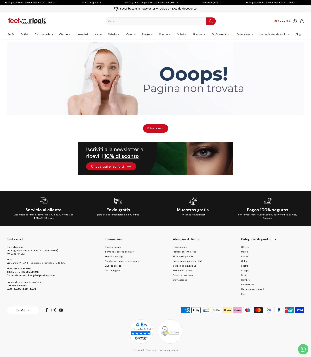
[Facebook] (46, 310)
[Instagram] (54, 310)
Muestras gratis (90, 2)
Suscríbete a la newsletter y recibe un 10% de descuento (158, 9)
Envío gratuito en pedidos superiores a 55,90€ (30, 2)
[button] (161, 21)
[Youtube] (61, 310)
